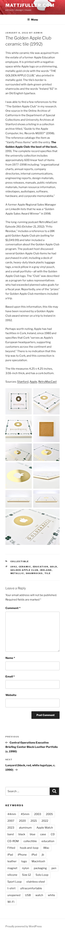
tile (48, 573)
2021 (34, 820)
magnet (12, 868)
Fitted (11, 847)
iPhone (22, 854)
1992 (13, 566)
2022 (45, 820)
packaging (40, 868)
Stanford (23, 381)
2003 (37, 814)
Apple (33, 381)
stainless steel (35, 881)
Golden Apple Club (24, 570)
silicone (12, 874)
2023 (10, 827)
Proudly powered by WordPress (23, 926)
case (43, 834)
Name (10, 658)
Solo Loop (42, 874)
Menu (34, 19)
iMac (46, 847)
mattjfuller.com (30, 5)
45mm (25, 814)
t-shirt (11, 888)
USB (28, 895)
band (10, 834)
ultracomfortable (31, 888)
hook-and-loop (29, 847)
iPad (10, 854)
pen (53, 868)
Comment (12, 608)
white (51, 895)
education (40, 566)
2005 (49, 814)
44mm (11, 814)
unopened (13, 895)
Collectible (19, 561)
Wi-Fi (10, 901)
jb (43, 854)
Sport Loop (14, 881)
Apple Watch (44, 827)
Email (10, 676)
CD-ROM (13, 841)
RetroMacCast (47, 381)
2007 (10, 820)
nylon (25, 868)
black (21, 834)
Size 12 (26, 874)
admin (38, 33)
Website (10, 695)
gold (53, 566)
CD (53, 834)
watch (39, 895)
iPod (34, 854)
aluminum (25, 827)
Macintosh (38, 861)
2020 (22, 820)
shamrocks (34, 573)
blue (32, 834)
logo (24, 861)
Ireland (46, 570)
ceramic (25, 566)
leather (12, 861)
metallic (17, 573)
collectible (30, 841)
